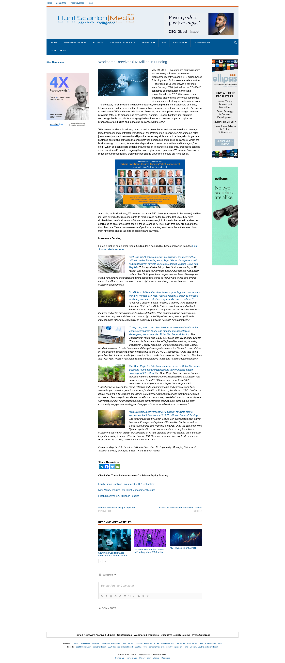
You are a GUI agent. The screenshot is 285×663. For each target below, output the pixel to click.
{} (143, 596)
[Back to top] (280, 658)
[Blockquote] (129, 596)
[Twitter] (112, 466)
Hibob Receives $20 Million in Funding (118, 495)
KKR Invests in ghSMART (183, 548)
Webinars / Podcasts (122, 43)
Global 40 (105, 643)
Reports (147, 43)
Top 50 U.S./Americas (81, 643)
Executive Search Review (175, 635)
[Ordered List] (120, 596)
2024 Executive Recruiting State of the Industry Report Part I (159, 647)
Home (49, 3)
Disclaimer (165, 658)
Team (90, 3)
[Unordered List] (125, 596)
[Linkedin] (101, 466)
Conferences (202, 43)
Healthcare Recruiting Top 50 (210, 643)
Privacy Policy (145, 658)
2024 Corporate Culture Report (120, 647)
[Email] (117, 466)
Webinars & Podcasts (146, 635)
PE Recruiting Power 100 (164, 643)
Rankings (178, 43)
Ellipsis (98, 43)
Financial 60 (115, 643)
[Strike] (115, 596)
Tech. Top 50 (127, 643)
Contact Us (61, 3)
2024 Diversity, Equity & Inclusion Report (201, 647)
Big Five (95, 643)
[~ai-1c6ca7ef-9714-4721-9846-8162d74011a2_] (199, 14)
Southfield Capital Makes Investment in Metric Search (112, 554)
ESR (164, 43)
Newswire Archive (75, 43)
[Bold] (101, 596)
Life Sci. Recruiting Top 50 (186, 643)
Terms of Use (131, 658)
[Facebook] (106, 466)
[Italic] (106, 596)
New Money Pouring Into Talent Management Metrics (126, 490)
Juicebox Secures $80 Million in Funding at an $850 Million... (150, 550)
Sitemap (156, 658)
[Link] (138, 596)
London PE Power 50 (143, 643)
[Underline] (111, 596)
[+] (147, 596)
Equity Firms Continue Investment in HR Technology (126, 484)
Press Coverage (77, 3)
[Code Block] (134, 596)
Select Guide (59, 50)
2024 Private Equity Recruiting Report (91, 647)
